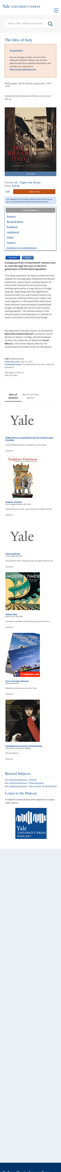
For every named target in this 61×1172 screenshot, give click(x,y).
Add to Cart (34, 191)
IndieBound (13, 232)
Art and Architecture (16, 779)
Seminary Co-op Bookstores (22, 247)
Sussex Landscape (12, 553)
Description (13, 258)
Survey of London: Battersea (17, 681)
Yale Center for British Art (43, 786)
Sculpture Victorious (13, 502)
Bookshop (12, 226)
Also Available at (30, 210)
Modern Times (11, 614)
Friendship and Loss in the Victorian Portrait (23, 746)
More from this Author (31, 396)
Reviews (28, 258)
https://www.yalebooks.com (23, 69)
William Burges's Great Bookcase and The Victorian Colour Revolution (29, 438)
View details (9, 450)
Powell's (11, 242)
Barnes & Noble (15, 221)
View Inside (30, 174)
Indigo (10, 237)
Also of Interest (13, 396)
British (33, 779)
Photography (36, 783)
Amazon (11, 216)
